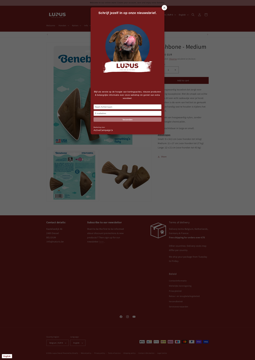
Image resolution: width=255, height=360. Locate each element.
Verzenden (127, 119)
